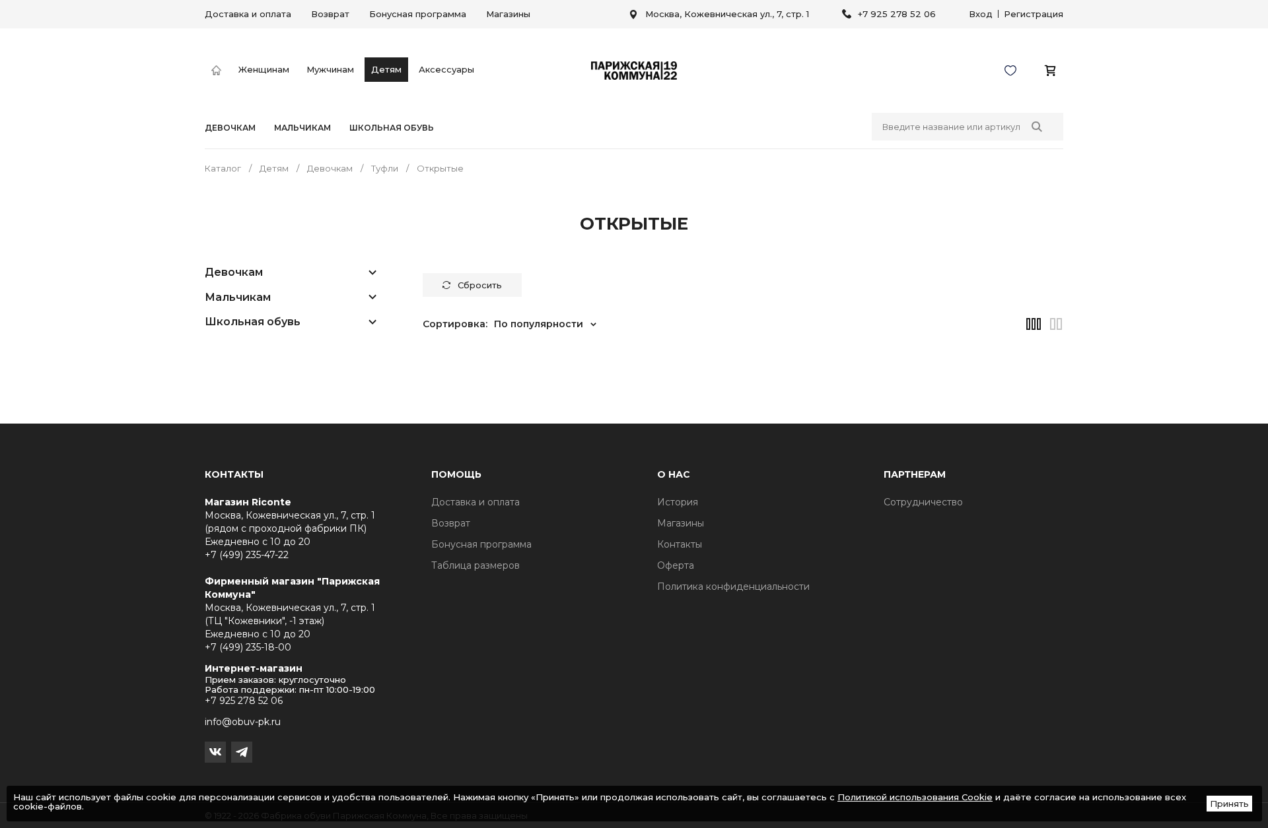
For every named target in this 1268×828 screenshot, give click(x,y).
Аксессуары (446, 69)
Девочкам (230, 128)
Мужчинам (330, 69)
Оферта (675, 565)
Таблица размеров (475, 565)
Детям (386, 69)
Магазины (508, 14)
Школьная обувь (391, 128)
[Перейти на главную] (216, 70)
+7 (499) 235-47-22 (247, 555)
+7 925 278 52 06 (897, 13)
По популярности (538, 324)
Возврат (330, 14)
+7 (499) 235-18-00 (248, 647)
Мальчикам (302, 128)
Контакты (679, 544)
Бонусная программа (417, 14)
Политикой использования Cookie (915, 797)
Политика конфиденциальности (733, 586)
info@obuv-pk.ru (243, 722)
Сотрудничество (923, 502)
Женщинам (263, 69)
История (677, 502)
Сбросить (480, 285)
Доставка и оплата (248, 14)
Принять (1229, 803)
